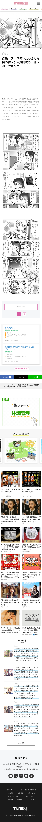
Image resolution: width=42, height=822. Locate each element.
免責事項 (10, 799)
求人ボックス (14, 340)
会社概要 (20, 799)
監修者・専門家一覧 (31, 789)
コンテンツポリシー (30, 796)
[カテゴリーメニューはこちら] (38, 3)
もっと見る (21, 743)
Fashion (5, 9)
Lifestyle (23, 9)
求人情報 (10, 793)
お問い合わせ (31, 793)
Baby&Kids (34, 9)
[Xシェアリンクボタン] (16, 776)
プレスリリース (31, 799)
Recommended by (27, 634)
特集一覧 (9, 789)
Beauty (14, 9)
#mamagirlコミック (21, 368)
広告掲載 (20, 793)
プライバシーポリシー (14, 796)
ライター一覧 (18, 789)
